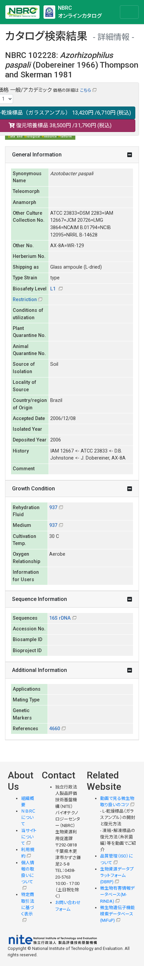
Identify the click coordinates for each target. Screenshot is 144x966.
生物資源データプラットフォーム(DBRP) (117, 875)
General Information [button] (37, 154)
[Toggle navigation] (129, 12)
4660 (54, 729)
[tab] (72, 155)
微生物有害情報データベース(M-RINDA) (117, 894)
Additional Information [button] (39, 670)
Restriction (25, 299)
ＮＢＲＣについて (28, 817)
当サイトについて (29, 837)
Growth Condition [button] (33, 488)
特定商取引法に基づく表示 (27, 904)
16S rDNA (60, 618)
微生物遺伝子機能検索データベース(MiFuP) (117, 914)
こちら (85, 90)
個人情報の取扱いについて (27, 872)
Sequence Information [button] (39, 599)
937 (53, 507)
